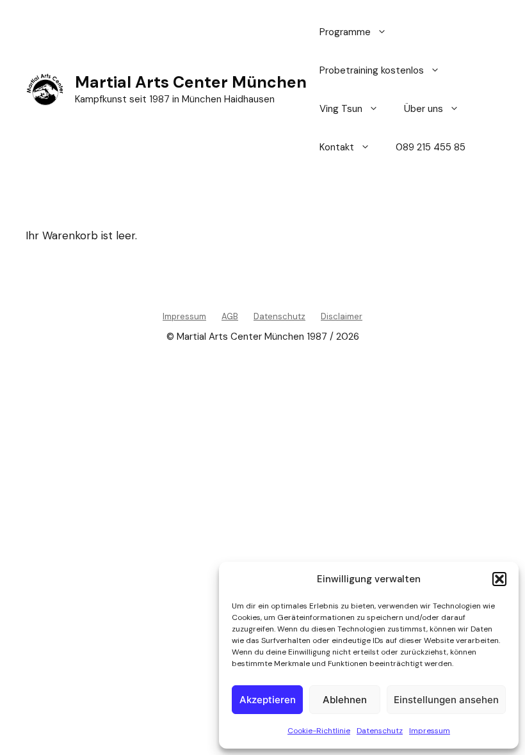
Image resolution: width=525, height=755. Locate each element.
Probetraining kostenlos (371, 70)
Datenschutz (380, 731)
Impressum (429, 731)
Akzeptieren (267, 700)
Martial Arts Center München (191, 82)
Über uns (423, 108)
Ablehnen (345, 700)
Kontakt (336, 147)
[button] (499, 579)
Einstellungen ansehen (446, 700)
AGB (230, 316)
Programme (345, 32)
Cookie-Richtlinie (318, 731)
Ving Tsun (340, 108)
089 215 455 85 (430, 147)
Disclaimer (341, 316)
